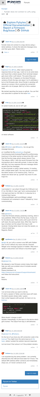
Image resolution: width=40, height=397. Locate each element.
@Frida (14, 70)
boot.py (4, 300)
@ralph (4, 242)
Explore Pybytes (16, 22)
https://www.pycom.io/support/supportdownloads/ (19, 272)
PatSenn (7, 186)
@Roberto (19, 147)
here (28, 93)
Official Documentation (16, 25)
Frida (7, 102)
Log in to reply (31, 59)
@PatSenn (8, 147)
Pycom (5, 386)
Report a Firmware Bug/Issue (14, 29)
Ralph (7, 66)
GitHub (24, 30)
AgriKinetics (9, 239)
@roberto (8, 214)
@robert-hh (7, 70)
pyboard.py (19, 152)
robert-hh (8, 41)
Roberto (7, 258)
